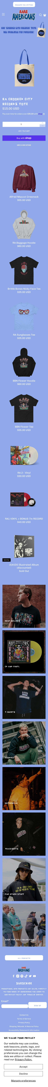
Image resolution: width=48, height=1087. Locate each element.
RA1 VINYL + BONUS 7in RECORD (24, 518)
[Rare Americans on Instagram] (17, 977)
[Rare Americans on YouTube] (34, 977)
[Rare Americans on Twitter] (30, 977)
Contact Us (24, 1015)
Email (5, 1001)
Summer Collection (24, 5)
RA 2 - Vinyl (24, 472)
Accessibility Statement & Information (24, 1030)
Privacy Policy (15, 995)
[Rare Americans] (24, 15)
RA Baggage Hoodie (24, 242)
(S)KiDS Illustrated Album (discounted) (24, 566)
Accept (23, 1066)
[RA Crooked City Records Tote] (24, 68)
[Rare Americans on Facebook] (13, 977)
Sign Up (37, 1005)
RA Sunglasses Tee (24, 334)
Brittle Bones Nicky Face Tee (24, 288)
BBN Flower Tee (24, 426)
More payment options (24, 145)
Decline (23, 1073)
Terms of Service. (35, 995)
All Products (24, 958)
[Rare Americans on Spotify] (21, 977)
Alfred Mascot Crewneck (24, 196)
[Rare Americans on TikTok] (26, 977)
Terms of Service (24, 1019)
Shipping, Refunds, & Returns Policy (24, 1026)
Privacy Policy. (23, 1059)
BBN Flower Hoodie (24, 380)
